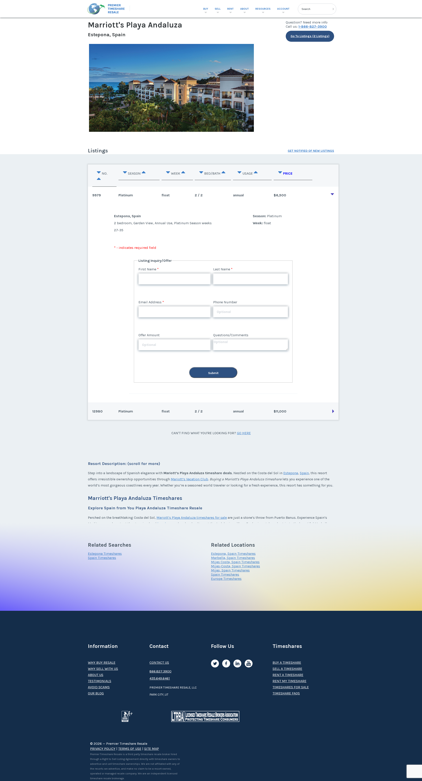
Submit (213, 373)
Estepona (290, 473)
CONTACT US (159, 662)
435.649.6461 (159, 678)
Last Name (221, 269)
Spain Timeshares (102, 558)
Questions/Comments (230, 335)
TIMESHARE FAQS (286, 693)
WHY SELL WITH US (103, 669)
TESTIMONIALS (99, 681)
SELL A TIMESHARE (287, 669)
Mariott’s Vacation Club (189, 479)
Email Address (150, 302)
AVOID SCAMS (99, 687)
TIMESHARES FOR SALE (291, 687)
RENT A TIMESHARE (288, 675)
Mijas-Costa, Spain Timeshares (235, 566)
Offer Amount (149, 335)
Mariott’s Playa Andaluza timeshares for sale (191, 517)
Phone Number (225, 302)
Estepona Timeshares (105, 553)
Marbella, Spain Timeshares (233, 558)
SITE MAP (151, 749)
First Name (147, 269)
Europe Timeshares (226, 579)
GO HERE (244, 433)
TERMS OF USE (129, 749)
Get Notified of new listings (311, 151)
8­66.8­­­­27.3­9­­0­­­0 (160, 671)
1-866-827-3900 (312, 26)
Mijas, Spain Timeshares (230, 570)
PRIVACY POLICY (102, 749)
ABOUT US (95, 675)
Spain (304, 473)
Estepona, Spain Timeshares (233, 553)
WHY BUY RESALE (101, 662)
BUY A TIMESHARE (287, 662)
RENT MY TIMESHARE (289, 681)
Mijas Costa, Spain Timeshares (235, 562)
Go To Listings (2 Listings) (310, 36)
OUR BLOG (96, 693)
